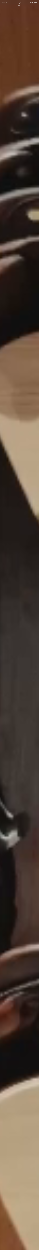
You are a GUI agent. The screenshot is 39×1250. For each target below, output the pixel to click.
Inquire (33, 2)
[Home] (19, 5)
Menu (4, 2)
